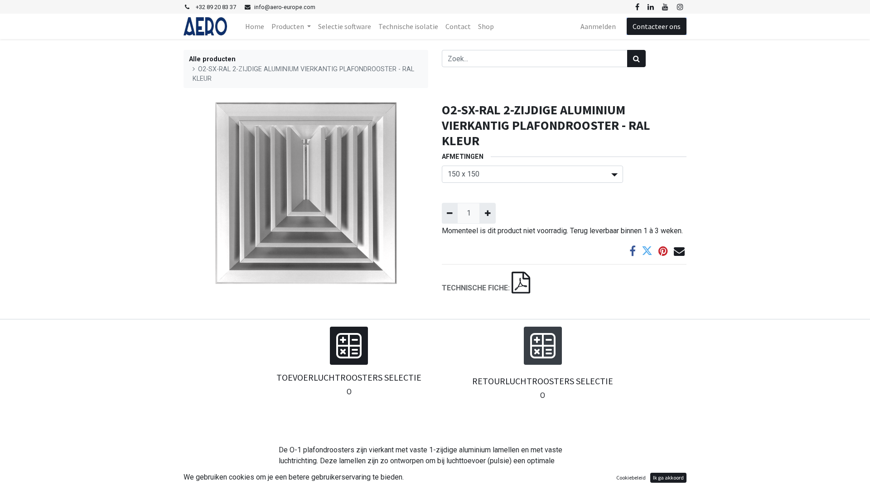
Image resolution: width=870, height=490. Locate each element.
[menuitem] (255, 26)
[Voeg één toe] (487, 213)
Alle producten (212, 59)
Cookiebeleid (631, 477)
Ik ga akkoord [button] (668, 477)
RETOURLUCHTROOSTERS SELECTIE (542, 381)
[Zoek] (636, 58)
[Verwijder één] (450, 213)
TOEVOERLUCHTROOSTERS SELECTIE (348, 377)
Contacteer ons (657, 26)
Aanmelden (598, 26)
